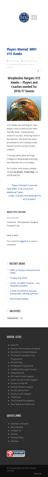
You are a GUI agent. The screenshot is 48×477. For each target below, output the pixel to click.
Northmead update (19, 298)
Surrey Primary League (22, 386)
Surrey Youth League (21, 393)
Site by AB (37, 473)
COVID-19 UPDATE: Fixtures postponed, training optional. (24, 292)
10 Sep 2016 (14, 61)
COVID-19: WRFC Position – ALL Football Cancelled (25, 284)
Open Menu (34, 17)
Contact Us (16, 430)
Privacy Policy (17, 437)
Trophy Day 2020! (18, 278)
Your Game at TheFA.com (23, 404)
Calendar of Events (20, 423)
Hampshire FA (17, 372)
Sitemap (14, 441)
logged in (23, 241)
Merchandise (17, 427)
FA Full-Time (16, 362)
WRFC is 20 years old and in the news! (25, 271)
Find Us (14, 434)
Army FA (14, 345)
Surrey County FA (19, 383)
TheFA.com (16, 397)
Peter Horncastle (30, 61)
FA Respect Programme (22, 365)
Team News (23, 64)
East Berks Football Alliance (24, 352)
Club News (14, 64)
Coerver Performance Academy (25, 348)
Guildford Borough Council (23, 369)
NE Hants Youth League (22, 376)
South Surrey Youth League (24, 379)
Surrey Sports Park (20, 390)
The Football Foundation (22, 400)
